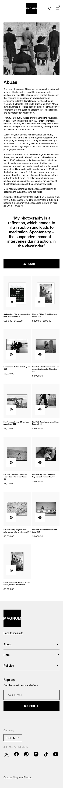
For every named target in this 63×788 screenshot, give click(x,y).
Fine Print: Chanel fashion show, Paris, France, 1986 (45, 423)
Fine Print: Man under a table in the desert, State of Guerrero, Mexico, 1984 (15, 477)
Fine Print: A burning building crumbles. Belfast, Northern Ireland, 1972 (17, 583)
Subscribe (31, 705)
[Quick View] (11, 302)
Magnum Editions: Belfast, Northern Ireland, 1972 (44, 315)
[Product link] (17, 299)
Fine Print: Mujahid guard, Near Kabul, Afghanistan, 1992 (16, 423)
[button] (5, 8)
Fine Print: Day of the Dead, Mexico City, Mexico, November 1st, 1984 (44, 476)
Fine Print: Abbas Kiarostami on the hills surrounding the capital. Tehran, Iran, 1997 (45, 369)
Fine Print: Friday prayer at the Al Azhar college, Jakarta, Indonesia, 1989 (17, 531)
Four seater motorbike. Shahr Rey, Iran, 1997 (17, 368)
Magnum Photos (22, 777)
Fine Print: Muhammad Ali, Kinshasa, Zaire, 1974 (44, 531)
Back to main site (13, 632)
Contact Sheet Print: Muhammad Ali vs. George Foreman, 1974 (17, 315)
